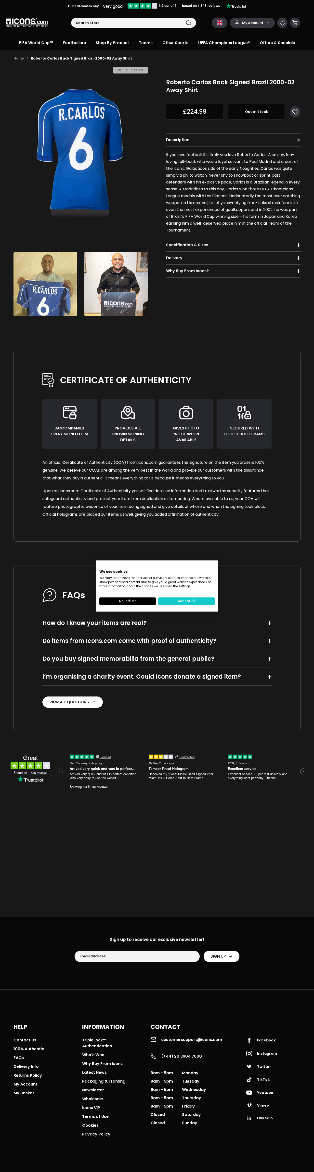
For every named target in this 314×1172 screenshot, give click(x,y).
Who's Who (93, 1055)
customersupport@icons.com (191, 1039)
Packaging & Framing (103, 1081)
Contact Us (24, 1040)
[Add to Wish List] (295, 111)
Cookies (90, 1125)
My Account (25, 1084)
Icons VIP (91, 1108)
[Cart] (295, 23)
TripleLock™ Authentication (97, 1043)
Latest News (94, 1072)
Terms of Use (95, 1116)
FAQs (18, 1058)
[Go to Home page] (27, 22)
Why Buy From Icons (102, 1063)
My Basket (23, 1093)
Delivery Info (26, 1066)
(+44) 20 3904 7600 (181, 1056)
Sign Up (218, 956)
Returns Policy (27, 1075)
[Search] (188, 22)
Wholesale (92, 1099)
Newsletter (93, 1090)
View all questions (69, 702)
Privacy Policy (96, 1134)
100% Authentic (28, 1049)
